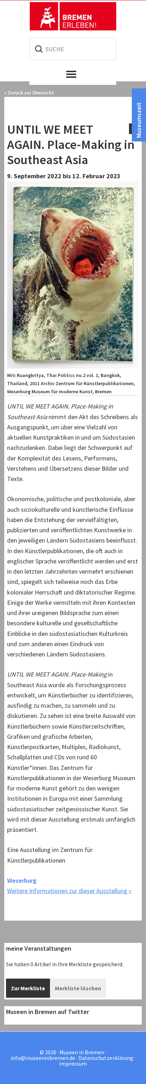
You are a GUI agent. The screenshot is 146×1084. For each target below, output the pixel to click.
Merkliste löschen (78, 988)
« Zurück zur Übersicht (29, 92)
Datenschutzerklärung (105, 1057)
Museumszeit (139, 120)
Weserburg (21, 880)
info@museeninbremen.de (43, 1057)
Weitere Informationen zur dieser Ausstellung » (69, 891)
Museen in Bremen (73, 16)
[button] (72, 74)
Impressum (73, 1063)
